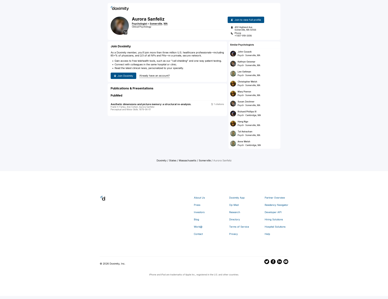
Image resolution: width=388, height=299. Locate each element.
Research (234, 212)
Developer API (273, 212)
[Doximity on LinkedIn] (279, 262)
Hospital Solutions (275, 226)
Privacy (233, 233)
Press (197, 204)
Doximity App (237, 197)
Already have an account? (154, 75)
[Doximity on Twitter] (266, 262)
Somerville (156, 23)
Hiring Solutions (274, 219)
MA (166, 23)
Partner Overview (275, 197)
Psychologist (139, 23)
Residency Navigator (276, 204)
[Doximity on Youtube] (285, 262)
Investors (199, 212)
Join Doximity (125, 75)
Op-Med (234, 204)
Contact (198, 233)
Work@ (198, 226)
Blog (196, 219)
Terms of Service (239, 226)
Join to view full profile (247, 19)
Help (267, 233)
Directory (234, 219)
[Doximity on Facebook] (273, 262)
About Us (199, 197)
